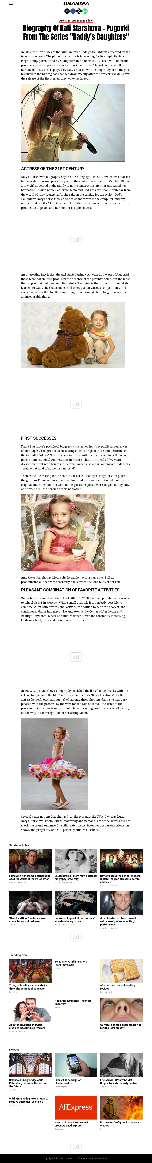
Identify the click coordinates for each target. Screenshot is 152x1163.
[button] (11, 4)
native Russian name (40, 190)
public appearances (114, 446)
